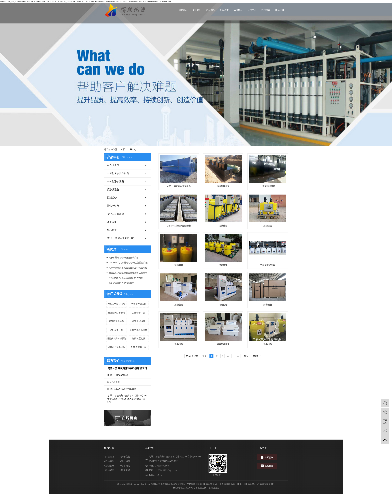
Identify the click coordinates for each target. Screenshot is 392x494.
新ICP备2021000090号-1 (185, 488)
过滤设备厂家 (138, 313)
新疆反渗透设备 (116, 321)
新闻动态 (224, 10)
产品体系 (210, 10)
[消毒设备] (223, 287)
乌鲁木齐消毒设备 (116, 347)
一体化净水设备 (115, 181)
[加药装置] (223, 208)
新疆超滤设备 (138, 321)
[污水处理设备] (223, 169)
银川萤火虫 (213, 488)
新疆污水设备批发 (138, 330)
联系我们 (279, 10)
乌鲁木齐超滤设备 (116, 304)
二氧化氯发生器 (267, 265)
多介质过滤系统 (115, 214)
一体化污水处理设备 (118, 173)
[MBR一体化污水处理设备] (178, 169)
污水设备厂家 (116, 330)
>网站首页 (109, 456)
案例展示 (238, 10)
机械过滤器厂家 (138, 347)
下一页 (236, 356)
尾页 (246, 356)
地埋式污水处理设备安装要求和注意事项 (128, 272)
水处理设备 (113, 165)
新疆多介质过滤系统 (116, 338)
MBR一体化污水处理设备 (120, 238)
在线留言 (265, 10)
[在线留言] (385, 430)
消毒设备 (112, 222)
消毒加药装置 (223, 344)
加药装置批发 (138, 338)
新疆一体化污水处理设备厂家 (245, 484)
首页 (204, 356)
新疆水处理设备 (204, 484)
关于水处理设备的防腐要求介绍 (124, 257)
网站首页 (183, 10)
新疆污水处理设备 (221, 484)
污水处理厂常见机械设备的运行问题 (126, 278)
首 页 (122, 149)
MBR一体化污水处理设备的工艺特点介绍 (128, 262)
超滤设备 (112, 197)
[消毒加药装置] (223, 327)
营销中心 (252, 10)
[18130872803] (385, 412)
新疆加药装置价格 (116, 313)
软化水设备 (113, 205)
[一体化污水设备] (267, 169)
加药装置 (112, 230)
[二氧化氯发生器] (267, 248)
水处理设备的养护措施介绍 (121, 283)
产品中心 (132, 149)
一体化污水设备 (267, 186)
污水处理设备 (223, 186)
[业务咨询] (385, 403)
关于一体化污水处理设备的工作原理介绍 (128, 267)
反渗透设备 (113, 189)
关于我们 (196, 10)
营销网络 (125, 465)
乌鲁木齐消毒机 (138, 304)
